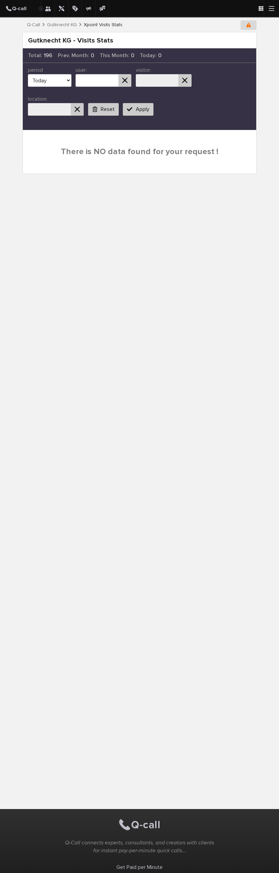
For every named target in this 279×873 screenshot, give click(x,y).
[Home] (20, 8)
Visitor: (143, 70)
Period (35, 70)
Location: (37, 99)
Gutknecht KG (62, 24)
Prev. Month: (73, 55)
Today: (148, 55)
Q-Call (33, 24)
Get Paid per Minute (139, 867)
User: (81, 70)
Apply (142, 109)
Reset (108, 109)
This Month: (114, 55)
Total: (35, 55)
